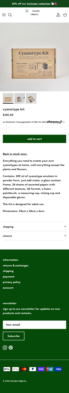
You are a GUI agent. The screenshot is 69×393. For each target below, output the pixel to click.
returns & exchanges (15, 265)
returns (7, 235)
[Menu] (4, 15)
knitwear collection (38, 3)
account (8, 287)
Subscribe (14, 336)
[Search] (12, 15)
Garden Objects (18, 381)
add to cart (34, 139)
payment (8, 276)
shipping (8, 226)
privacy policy (12, 282)
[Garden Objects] (34, 15)
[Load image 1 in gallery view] (34, 57)
